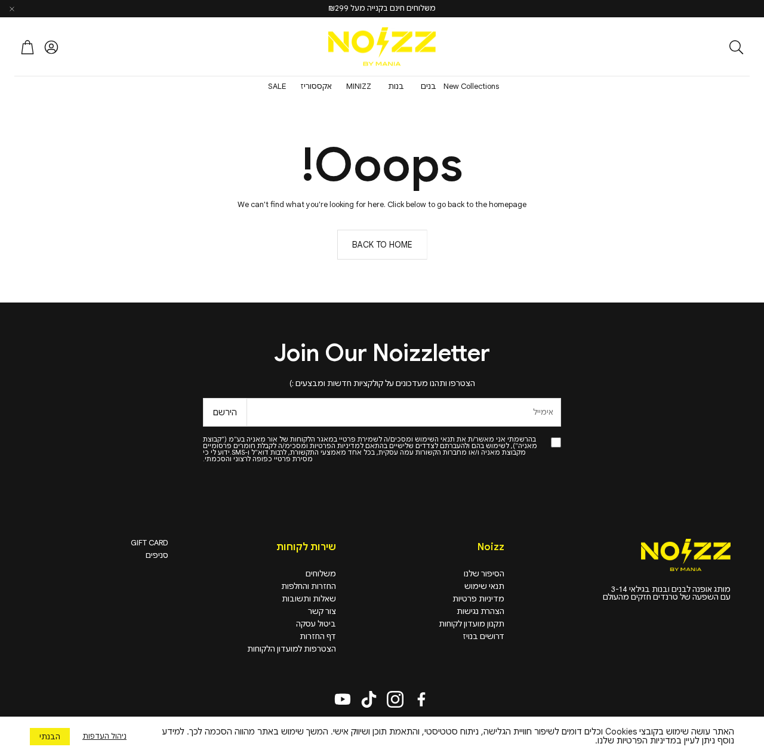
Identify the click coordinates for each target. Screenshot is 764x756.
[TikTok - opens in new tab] (369, 699)
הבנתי (49, 737)
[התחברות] (51, 47)
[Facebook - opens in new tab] (421, 699)
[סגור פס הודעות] (12, 9)
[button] (671, 47)
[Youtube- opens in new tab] (342, 699)
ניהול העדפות (104, 736)
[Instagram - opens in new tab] (395, 699)
